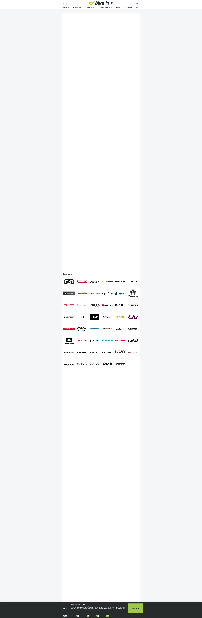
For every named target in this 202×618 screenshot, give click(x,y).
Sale (137, 7)
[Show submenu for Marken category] (121, 7)
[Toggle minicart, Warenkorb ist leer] (139, 4)
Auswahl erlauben (135, 608)
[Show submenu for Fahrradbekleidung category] (111, 7)
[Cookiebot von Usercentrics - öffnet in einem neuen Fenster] (64, 616)
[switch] (88, 616)
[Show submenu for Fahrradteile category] (80, 7)
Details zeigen (113, 615)
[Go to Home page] (102, 3)
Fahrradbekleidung (105, 7)
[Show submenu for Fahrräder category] (68, 7)
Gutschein (129, 7)
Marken (118, 7)
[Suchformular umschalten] (135, 4)
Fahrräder (64, 7)
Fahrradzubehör (90, 7)
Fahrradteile (76, 7)
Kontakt (63, 3)
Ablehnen (135, 611)
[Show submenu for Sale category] (139, 7)
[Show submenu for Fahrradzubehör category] (95, 7)
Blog (67, 3)
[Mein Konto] (137, 4)
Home (63, 10)
